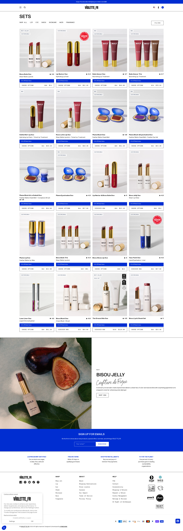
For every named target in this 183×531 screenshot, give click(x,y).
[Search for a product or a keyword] (25, 7)
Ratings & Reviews (119, 498)
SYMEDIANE (63, 526)
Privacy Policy (85, 498)
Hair (61, 22)
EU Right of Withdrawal (121, 502)
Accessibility (117, 487)
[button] (163, 7)
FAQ (113, 481)
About (81, 481)
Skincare (53, 22)
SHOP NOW (102, 395)
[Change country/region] (154, 7)
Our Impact (83, 493)
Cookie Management (119, 495)
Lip (31, 22)
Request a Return (119, 493)
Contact (115, 484)
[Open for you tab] (178, 521)
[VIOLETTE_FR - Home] (91, 7)
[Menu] (20, 7)
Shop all (23, 22)
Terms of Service (85, 495)
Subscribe (102, 444)
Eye (37, 22)
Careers (82, 490)
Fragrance (70, 22)
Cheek (43, 22)
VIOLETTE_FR (25, 526)
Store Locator (84, 487)
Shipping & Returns (119, 490)
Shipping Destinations (87, 484)
